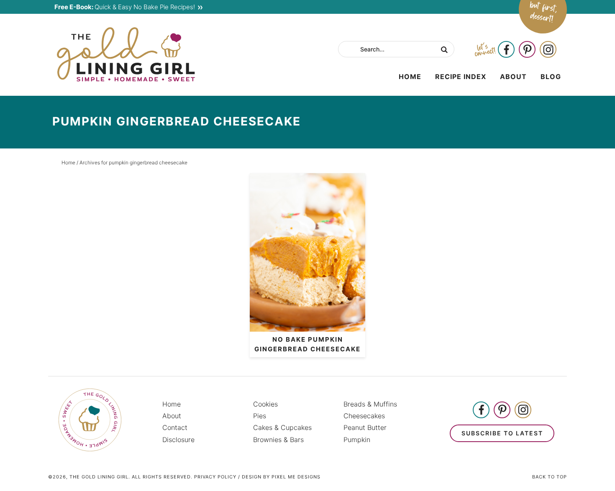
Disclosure (178, 439)
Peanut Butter (365, 427)
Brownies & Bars (278, 439)
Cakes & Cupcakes (282, 427)
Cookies (265, 404)
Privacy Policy (215, 477)
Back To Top (549, 477)
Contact (174, 427)
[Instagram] (548, 50)
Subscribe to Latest (502, 433)
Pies (259, 416)
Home (171, 404)
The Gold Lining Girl (126, 54)
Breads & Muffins (370, 404)
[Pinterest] (527, 50)
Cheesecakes (364, 416)
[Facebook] (506, 50)
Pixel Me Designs (296, 477)
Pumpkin (356, 439)
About (171, 416)
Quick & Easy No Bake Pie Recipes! (124, 7)
